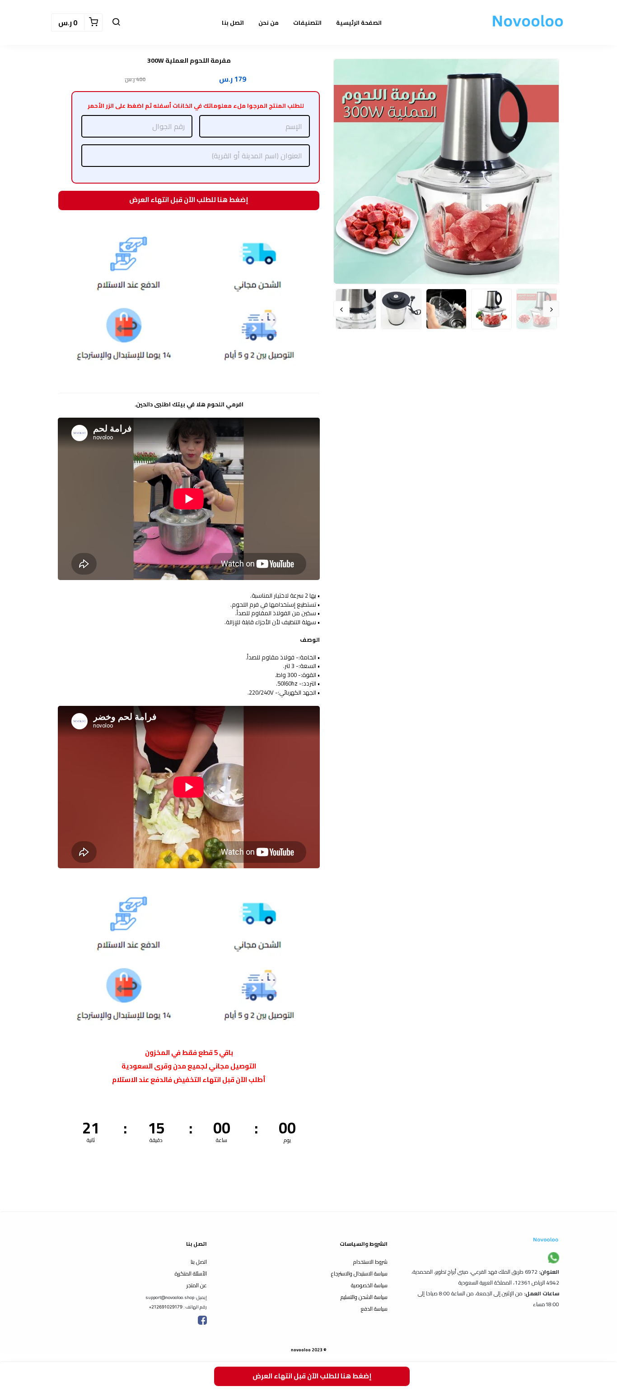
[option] (446, 171)
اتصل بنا (233, 22)
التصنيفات (307, 22)
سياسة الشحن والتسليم (364, 1297)
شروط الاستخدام (370, 1262)
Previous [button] (551, 309)
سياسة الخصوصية (369, 1285)
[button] (116, 23)
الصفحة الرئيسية (359, 22)
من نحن (268, 22)
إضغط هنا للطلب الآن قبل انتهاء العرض (188, 200)
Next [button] (341, 309)
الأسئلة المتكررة (191, 1273)
